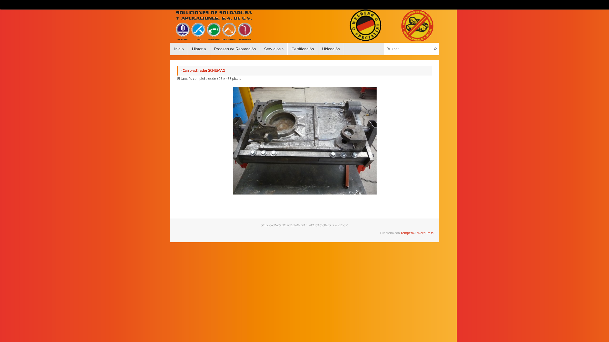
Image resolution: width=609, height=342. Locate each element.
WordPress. (425, 233)
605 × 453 (224, 79)
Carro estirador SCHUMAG (202, 70)
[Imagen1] (304, 141)
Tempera (407, 233)
